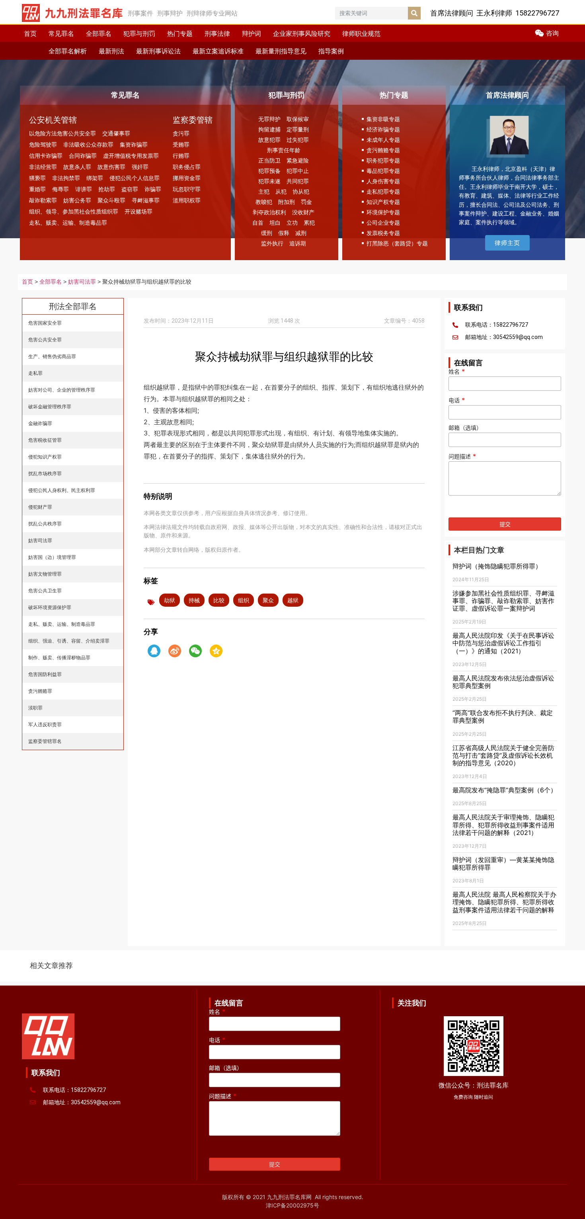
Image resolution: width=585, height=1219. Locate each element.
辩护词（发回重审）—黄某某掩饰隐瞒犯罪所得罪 (503, 863)
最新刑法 (111, 51)
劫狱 (169, 600)
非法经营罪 (43, 166)
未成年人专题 (383, 139)
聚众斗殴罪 (111, 200)
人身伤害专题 (383, 181)
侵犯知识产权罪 (45, 457)
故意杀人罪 (77, 166)
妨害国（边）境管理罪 (52, 557)
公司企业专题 (383, 222)
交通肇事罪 (116, 133)
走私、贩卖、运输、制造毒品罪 (68, 222)
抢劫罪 (106, 189)
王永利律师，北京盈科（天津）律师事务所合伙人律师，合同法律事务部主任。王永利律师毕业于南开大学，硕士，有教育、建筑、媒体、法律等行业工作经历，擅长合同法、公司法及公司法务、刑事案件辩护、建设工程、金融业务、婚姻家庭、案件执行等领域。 (509, 195)
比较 (218, 600)
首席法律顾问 (507, 95)
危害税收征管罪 (45, 440)
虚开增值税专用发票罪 (131, 155)
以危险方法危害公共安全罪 (62, 133)
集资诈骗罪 (134, 144)
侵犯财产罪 (40, 507)
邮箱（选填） (465, 428)
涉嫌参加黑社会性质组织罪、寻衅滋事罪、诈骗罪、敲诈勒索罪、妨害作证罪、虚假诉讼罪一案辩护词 (503, 600)
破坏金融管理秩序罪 (49, 407)
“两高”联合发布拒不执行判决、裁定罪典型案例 (502, 716)
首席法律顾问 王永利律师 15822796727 (494, 13)
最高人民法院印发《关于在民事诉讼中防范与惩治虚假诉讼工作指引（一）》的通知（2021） (503, 643)
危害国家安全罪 (45, 323)
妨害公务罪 (77, 200)
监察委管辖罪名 (45, 741)
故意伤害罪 (111, 166)
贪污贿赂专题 (383, 150)
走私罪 (35, 373)
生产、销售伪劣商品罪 (52, 356)
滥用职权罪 (187, 200)
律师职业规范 (361, 33)
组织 (243, 600)
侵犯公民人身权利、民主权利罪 (61, 490)
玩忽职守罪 (187, 189)
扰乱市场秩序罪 (45, 473)
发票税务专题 (383, 232)
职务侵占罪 (187, 166)
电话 (456, 400)
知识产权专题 (383, 201)
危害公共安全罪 (45, 340)
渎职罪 (35, 708)
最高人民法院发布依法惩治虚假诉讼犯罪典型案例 (503, 682)
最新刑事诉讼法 (158, 51)
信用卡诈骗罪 (45, 155)
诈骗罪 (152, 189)
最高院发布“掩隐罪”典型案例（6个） (504, 790)
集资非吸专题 (383, 119)
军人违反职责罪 (45, 724)
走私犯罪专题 (383, 191)
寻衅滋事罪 (146, 200)
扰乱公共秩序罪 (45, 524)
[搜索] (414, 13)
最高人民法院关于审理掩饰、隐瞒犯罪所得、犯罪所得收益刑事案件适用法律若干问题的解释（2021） (503, 824)
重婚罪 (37, 189)
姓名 (456, 371)
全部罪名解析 (68, 51)
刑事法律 (217, 33)
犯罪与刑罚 (139, 33)
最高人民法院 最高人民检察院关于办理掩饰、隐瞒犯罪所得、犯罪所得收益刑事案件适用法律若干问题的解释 (504, 901)
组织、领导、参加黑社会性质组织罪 (73, 211)
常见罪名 (61, 33)
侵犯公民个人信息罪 (134, 177)
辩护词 (251, 33)
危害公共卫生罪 (45, 591)
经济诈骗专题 (383, 129)
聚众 (268, 600)
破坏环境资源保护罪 (49, 607)
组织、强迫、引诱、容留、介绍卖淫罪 (68, 641)
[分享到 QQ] (154, 651)
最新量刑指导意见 (280, 51)
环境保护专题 (383, 212)
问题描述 (462, 456)
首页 (30, 33)
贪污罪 (181, 133)
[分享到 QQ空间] (216, 651)
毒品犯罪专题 (383, 170)
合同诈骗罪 (83, 155)
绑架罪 (94, 177)
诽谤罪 (83, 189)
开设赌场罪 (138, 211)
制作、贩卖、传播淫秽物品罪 (59, 657)
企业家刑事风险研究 (301, 33)
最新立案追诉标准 (218, 51)
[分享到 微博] (174, 651)
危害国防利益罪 (45, 674)
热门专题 (180, 33)
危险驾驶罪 (43, 144)
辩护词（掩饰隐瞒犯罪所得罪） (497, 566)
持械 (194, 600)
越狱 (292, 600)
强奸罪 (140, 166)
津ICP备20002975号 (292, 1205)
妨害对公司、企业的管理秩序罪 (61, 390)
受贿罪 (181, 144)
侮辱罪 (60, 189)
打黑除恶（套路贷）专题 (397, 243)
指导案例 (331, 51)
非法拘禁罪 (66, 177)
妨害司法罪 (82, 282)
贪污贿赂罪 (40, 691)
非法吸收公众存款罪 (88, 144)
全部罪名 (98, 33)
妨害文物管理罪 (45, 574)
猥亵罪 (37, 177)
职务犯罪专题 (383, 160)
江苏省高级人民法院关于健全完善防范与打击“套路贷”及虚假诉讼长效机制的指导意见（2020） (503, 755)
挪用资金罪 (187, 177)
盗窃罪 (129, 189)
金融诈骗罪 (40, 423)
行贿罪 (181, 155)
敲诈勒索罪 (43, 200)
